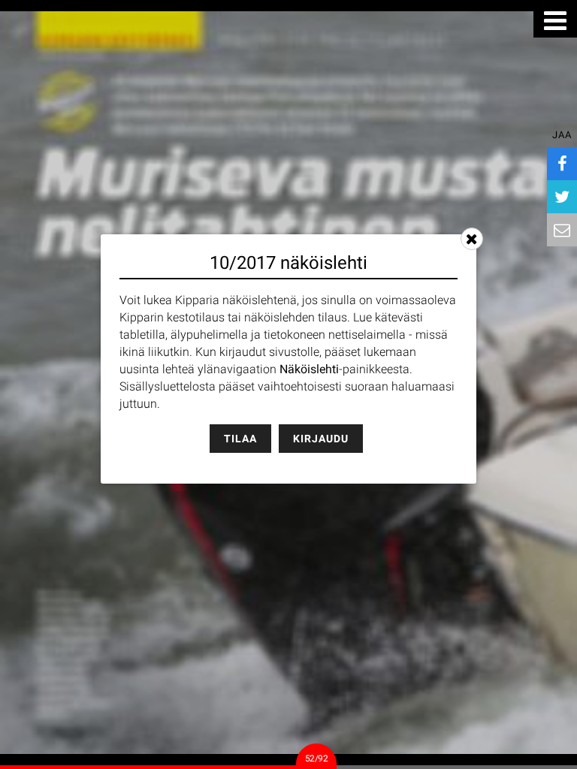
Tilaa (240, 439)
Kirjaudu (321, 439)
